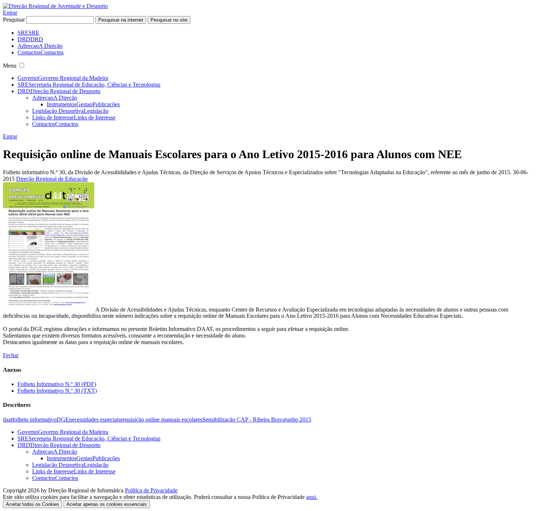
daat (7, 419)
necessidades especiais (95, 419)
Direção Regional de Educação (52, 179)
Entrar (10, 12)
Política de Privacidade (151, 490)
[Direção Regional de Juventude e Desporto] (55, 6)
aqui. (311, 497)
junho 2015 (298, 419)
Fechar (11, 355)
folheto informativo (34, 419)
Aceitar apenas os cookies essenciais (106, 504)
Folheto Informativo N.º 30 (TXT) (57, 391)
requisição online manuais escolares (161, 419)
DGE (63, 419)
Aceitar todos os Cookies (32, 504)
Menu (9, 65)
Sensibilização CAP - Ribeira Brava (243, 419)
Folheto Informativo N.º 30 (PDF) (57, 384)
